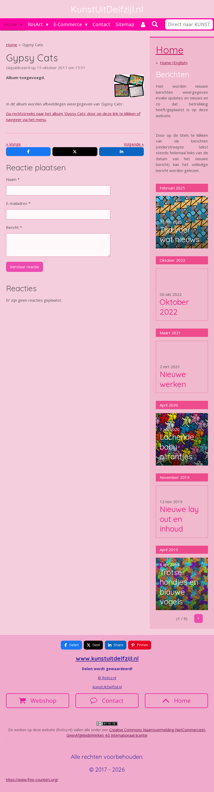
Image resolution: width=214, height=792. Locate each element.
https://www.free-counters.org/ (32, 779)
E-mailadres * (18, 203)
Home (11, 44)
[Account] (143, 24)
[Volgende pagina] (198, 618)
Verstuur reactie (24, 266)
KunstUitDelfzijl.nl (107, 686)
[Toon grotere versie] (129, 86)
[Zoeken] (154, 24)
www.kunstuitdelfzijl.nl (107, 658)
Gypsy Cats (32, 44)
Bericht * (14, 227)
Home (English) (173, 62)
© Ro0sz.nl (107, 677)
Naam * (13, 179)
